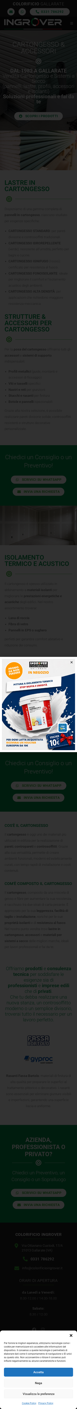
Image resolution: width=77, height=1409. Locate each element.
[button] (71, 1335)
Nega (38, 1383)
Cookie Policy (29, 1403)
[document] (38, 704)
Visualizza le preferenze (38, 1394)
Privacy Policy (45, 1403)
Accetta (38, 1372)
